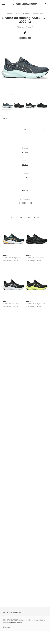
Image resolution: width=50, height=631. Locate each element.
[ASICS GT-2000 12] (7, 105)
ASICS (17, 13)
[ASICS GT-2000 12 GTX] (42, 105)
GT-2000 (26, 13)
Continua (6, 627)
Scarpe (9, 13)
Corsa (25, 190)
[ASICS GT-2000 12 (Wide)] (18, 105)
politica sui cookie (15, 623)
